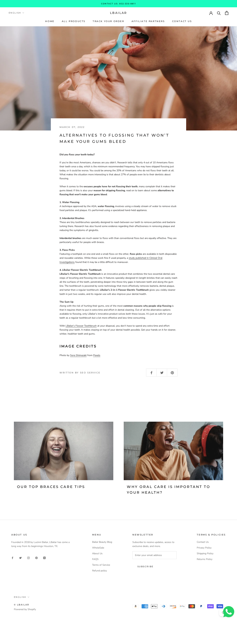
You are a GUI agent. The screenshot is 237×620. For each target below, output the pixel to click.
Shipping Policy (205, 553)
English (15, 12)
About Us (97, 553)
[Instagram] (28, 558)
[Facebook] (12, 558)
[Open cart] (226, 13)
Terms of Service (101, 565)
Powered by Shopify (25, 609)
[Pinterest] (36, 558)
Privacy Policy (204, 547)
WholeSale (98, 547)
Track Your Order (108, 21)
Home (49, 21)
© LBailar (21, 604)
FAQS (95, 559)
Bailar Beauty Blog (102, 542)
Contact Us (182, 21)
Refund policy (99, 570)
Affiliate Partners (148, 21)
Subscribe (145, 566)
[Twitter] (20, 558)
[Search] (219, 13)
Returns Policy (204, 559)
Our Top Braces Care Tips (51, 487)
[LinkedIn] (44, 558)
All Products (73, 21)
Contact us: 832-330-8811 (118, 3)
